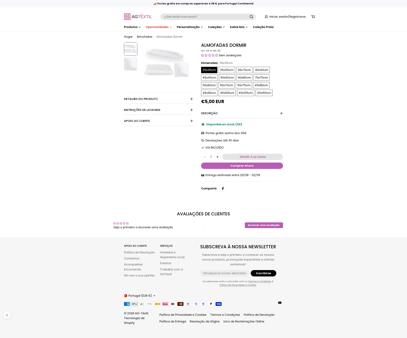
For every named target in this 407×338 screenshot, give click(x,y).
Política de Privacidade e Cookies (238, 285)
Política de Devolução (259, 315)
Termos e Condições (259, 281)
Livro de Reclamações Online (244, 321)
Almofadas (144, 37)
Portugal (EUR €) (140, 296)
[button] (210, 55)
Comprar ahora (242, 166)
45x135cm (245, 93)
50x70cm (226, 85)
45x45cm (209, 78)
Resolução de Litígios (205, 321)
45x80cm (261, 85)
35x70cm (244, 70)
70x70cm (261, 78)
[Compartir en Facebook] (223, 188)
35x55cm (227, 70)
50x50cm (227, 78)
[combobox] (208, 17)
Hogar (128, 37)
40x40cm (261, 70)
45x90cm (209, 93)
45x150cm (264, 93)
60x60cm (244, 78)
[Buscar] (251, 17)
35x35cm (209, 70)
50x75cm (244, 85)
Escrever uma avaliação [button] (264, 225)
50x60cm (209, 85)
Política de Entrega (172, 321)
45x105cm (227, 93)
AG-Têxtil (141, 313)
